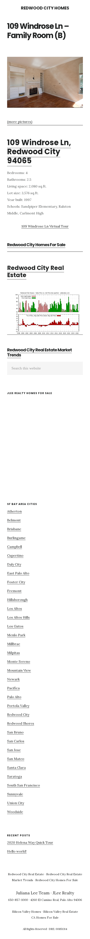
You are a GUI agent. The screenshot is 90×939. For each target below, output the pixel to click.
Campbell (14, 547)
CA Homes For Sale (45, 917)
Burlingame (16, 538)
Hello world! (17, 851)
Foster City (16, 582)
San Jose (14, 750)
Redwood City (18, 714)
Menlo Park (16, 635)
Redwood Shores (20, 723)
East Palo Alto (18, 573)
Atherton (14, 511)
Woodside (15, 812)
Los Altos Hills (18, 617)
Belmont (14, 520)
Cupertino (15, 555)
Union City (15, 803)
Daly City (14, 564)
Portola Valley (18, 706)
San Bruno (15, 732)
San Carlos (15, 741)
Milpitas (13, 653)
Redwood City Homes (45, 8)
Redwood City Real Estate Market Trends (39, 352)
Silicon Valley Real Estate (60, 912)
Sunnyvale (15, 794)
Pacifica (13, 688)
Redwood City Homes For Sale (36, 245)
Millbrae (13, 644)
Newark (13, 679)
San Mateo (15, 759)
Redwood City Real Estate (35, 271)
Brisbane (14, 529)
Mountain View (19, 670)
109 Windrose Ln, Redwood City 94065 (39, 151)
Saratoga (14, 776)
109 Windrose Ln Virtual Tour (45, 226)
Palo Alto (14, 697)
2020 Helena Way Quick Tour (30, 842)
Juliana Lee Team (33, 892)
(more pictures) (19, 122)
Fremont (14, 591)
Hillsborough (17, 600)
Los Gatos (15, 626)
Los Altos (14, 608)
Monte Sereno (18, 661)
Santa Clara (16, 767)
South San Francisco (23, 785)
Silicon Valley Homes (26, 912)
